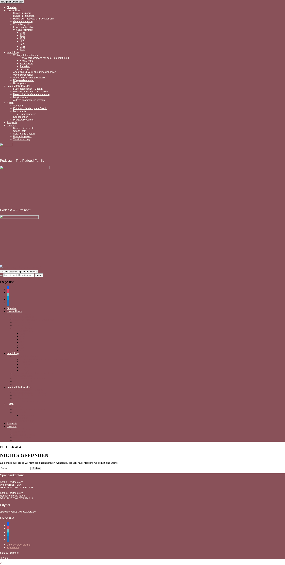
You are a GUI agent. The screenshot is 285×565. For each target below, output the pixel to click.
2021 (22, 46)
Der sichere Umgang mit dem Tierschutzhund (44, 57)
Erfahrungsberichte (23, 27)
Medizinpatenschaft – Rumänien (30, 91)
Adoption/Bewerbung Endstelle (29, 77)
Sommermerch (28, 114)
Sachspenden (20, 116)
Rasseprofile (20, 83)
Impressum (13, 547)
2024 (22, 38)
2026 (22, 32)
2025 (22, 35)
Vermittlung (13, 52)
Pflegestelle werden (23, 80)
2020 (22, 49)
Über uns (11, 125)
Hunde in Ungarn (22, 13)
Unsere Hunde (14, 10)
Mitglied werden (21, 97)
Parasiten (25, 66)
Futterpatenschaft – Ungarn (28, 88)
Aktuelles (11, 7)
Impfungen (25, 69)
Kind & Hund (26, 60)
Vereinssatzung (21, 139)
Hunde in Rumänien (23, 15)
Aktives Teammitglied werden (29, 100)
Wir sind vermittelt (22, 29)
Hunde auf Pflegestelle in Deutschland (33, 18)
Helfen (10, 102)
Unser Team (19, 130)
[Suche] (1, 275)
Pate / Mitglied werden (18, 86)
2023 (22, 41)
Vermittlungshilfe (22, 24)
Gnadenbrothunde (22, 21)
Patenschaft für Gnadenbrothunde (31, 94)
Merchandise (20, 111)
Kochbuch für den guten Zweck (30, 108)
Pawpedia (12, 122)
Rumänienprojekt (22, 136)
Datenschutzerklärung (18, 544)
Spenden (18, 105)
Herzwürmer (26, 63)
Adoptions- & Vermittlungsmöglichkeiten (34, 71)
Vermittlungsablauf (23, 74)
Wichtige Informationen (25, 55)
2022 (22, 43)
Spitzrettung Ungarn (24, 133)
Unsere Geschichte (23, 128)
